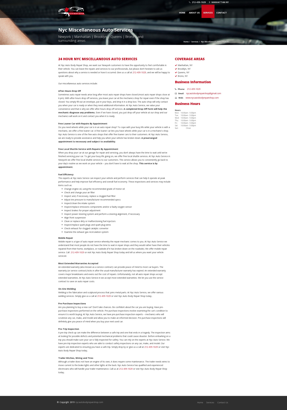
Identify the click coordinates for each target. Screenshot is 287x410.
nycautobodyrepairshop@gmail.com (203, 93)
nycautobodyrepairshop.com (89, 402)
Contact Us (222, 402)
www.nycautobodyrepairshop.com (202, 97)
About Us (194, 12)
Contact (221, 12)
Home (182, 12)
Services (208, 12)
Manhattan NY (220, 2)
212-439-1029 (198, 2)
